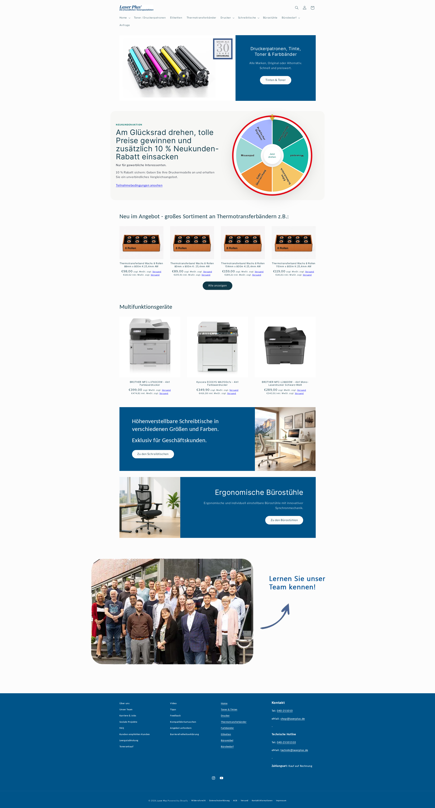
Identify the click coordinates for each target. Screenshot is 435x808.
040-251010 (285, 710)
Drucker (225, 716)
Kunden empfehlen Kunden (134, 734)
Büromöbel (227, 740)
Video (173, 703)
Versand (244, 801)
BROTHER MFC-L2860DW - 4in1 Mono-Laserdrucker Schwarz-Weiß (285, 383)
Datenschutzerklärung (219, 801)
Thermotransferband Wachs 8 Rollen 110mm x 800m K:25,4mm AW (293, 265)
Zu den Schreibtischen (153, 454)
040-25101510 (286, 742)
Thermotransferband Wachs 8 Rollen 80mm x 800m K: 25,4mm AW (192, 265)
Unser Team (126, 709)
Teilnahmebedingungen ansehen (139, 185)
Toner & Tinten (229, 709)
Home (224, 703)
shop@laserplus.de (293, 718)
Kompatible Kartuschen (183, 722)
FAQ (121, 728)
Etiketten (226, 734)
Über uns (124, 703)
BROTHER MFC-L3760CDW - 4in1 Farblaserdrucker (150, 383)
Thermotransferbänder (234, 722)
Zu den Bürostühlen (284, 520)
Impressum (281, 801)
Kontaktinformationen (262, 801)
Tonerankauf (126, 746)
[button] (124, 18)
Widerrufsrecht (198, 801)
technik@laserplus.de (294, 750)
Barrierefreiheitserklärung (184, 734)
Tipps (173, 709)
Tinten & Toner (275, 80)
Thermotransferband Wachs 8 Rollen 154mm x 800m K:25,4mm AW (243, 265)
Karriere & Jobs (127, 716)
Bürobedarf (227, 746)
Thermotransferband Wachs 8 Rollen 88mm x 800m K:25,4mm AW (141, 265)
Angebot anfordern (181, 728)
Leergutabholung (128, 740)
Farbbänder (227, 728)
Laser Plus (162, 801)
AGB (235, 801)
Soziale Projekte (128, 722)
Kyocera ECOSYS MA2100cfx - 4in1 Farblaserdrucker (217, 383)
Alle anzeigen (217, 285)
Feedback (175, 716)
